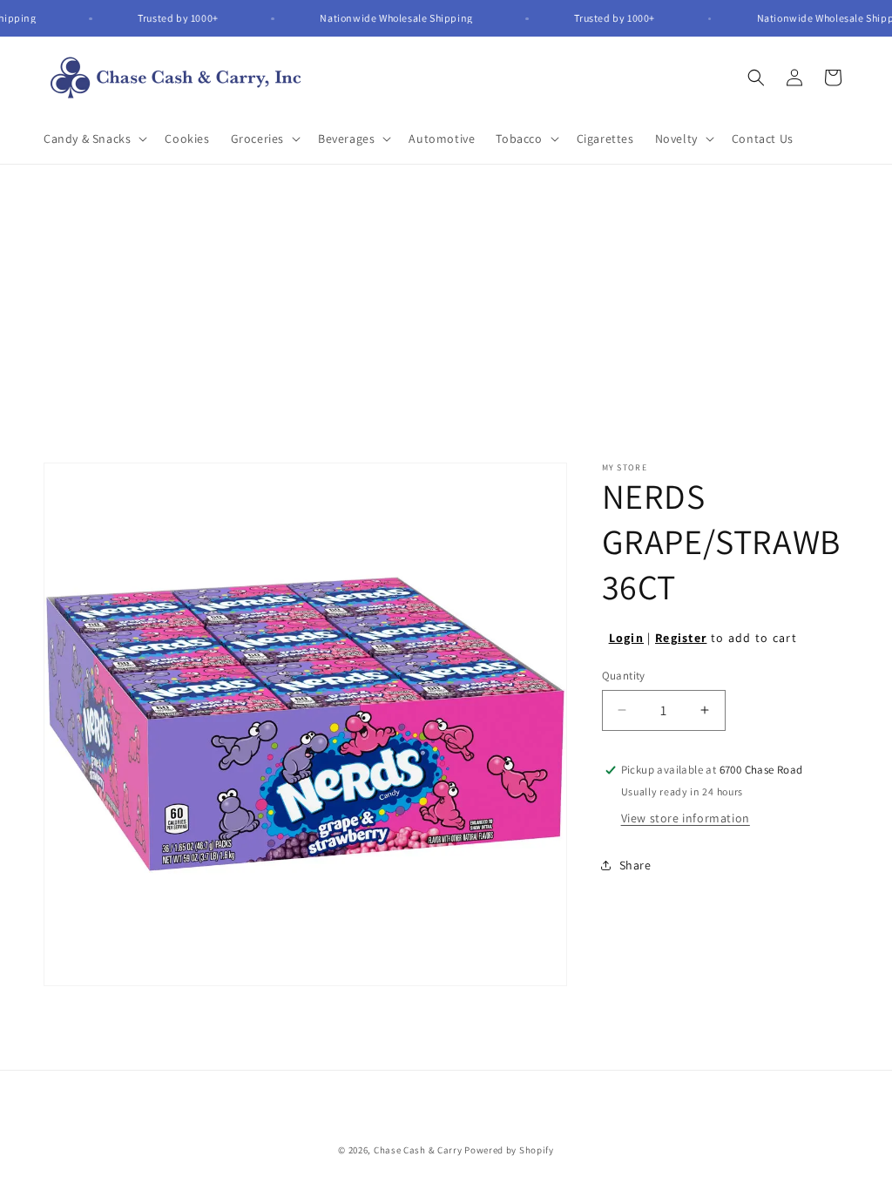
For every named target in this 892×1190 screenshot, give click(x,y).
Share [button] (635, 865)
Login (627, 638)
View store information (685, 818)
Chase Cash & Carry (418, 1150)
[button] (93, 138)
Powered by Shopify (509, 1150)
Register (680, 638)
